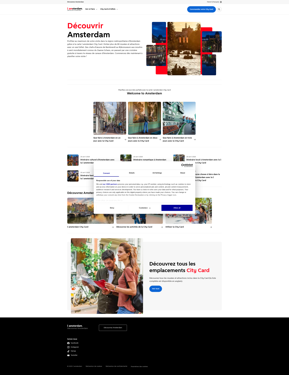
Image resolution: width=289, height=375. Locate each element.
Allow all (177, 208)
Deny (112, 208)
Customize (143, 208)
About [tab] (182, 173)
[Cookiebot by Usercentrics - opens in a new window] (183, 165)
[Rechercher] (219, 9)
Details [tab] (132, 173)
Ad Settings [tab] (157, 173)
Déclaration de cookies (94, 366)
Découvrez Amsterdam (113, 328)
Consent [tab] (106, 173)
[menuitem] (91, 9)
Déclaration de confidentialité (116, 366)
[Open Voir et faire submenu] (97, 9)
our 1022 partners (110, 184)
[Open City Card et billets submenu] (117, 9)
